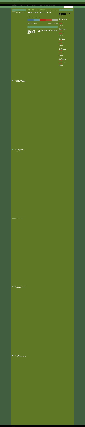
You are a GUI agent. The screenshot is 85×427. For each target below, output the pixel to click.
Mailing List (46, 5)
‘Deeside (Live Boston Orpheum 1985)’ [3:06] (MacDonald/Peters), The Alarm (31, 32)
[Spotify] (73, 1)
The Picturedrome (64, 19)
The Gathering (26, 5)
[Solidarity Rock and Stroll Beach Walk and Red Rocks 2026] (13, 45)
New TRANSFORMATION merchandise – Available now (20, 81)
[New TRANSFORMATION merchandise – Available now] (13, 113)
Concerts (20, 5)
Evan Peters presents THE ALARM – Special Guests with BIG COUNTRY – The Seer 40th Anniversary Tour (21, 150)
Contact (40, 5)
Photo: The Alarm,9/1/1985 (52, 30)
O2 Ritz (63, 42)
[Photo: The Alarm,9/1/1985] (53, 29)
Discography (34, 5)
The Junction (64, 62)
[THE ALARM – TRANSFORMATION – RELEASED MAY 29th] (13, 388)
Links (16, 0)
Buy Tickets (60, 20)
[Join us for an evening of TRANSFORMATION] (13, 251)
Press (26, 0)
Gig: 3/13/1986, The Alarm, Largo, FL (42, 31)
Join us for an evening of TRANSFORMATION (20, 218)
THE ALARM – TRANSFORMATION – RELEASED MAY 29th (21, 356)
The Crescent (62, 22)
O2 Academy (64, 29)
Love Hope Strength (21, 0)
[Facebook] (70, 1)
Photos (13, 0)
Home (13, 5)
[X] (71, 1)
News (16, 5)
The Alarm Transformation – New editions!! (20, 287)
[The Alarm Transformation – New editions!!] (13, 319)
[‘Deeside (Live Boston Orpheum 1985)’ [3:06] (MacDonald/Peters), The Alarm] (32, 29)
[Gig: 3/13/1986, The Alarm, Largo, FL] (42, 29)
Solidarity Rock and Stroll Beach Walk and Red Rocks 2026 (21, 12)
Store (59, 5)
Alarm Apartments (52, 5)
